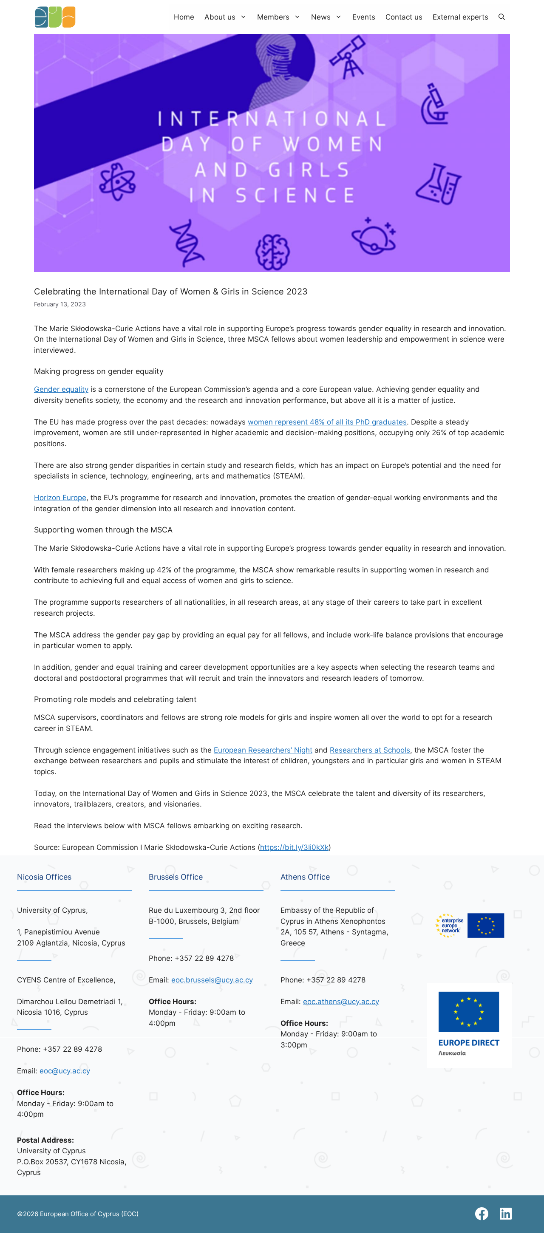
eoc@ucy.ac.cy (65, 1071)
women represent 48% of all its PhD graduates (327, 422)
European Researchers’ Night (263, 750)
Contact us (403, 17)
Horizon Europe (60, 497)
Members (273, 17)
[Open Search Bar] (501, 17)
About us (219, 17)
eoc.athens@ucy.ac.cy (341, 1001)
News (321, 17)
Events (363, 17)
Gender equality (61, 389)
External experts (460, 17)
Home (184, 17)
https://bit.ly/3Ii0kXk (294, 847)
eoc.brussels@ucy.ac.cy (212, 980)
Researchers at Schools (370, 750)
